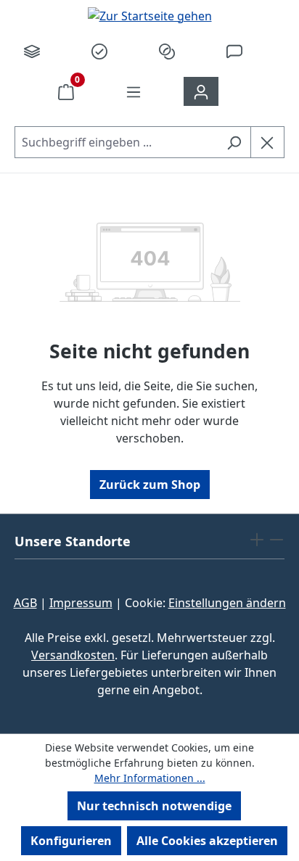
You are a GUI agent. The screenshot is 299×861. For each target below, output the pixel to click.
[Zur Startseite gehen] (149, 15)
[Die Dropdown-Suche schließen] (267, 142)
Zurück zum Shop (149, 485)
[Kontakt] (234, 50)
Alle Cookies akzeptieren (207, 841)
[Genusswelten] (167, 50)
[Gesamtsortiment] (32, 50)
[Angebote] (99, 50)
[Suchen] (234, 142)
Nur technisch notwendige (154, 806)
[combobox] (116, 142)
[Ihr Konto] (201, 91)
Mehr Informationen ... (149, 778)
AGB (25, 603)
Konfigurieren (71, 841)
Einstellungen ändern (227, 603)
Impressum (80, 603)
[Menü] (133, 91)
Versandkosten (73, 655)
